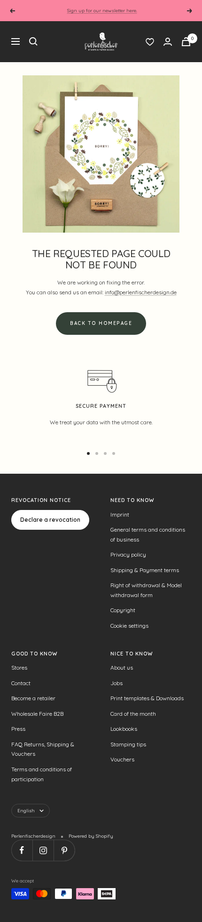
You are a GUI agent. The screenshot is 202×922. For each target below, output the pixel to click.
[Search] (33, 41)
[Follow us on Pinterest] (64, 850)
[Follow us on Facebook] (21, 850)
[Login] (167, 42)
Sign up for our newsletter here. (102, 11)
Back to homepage (101, 323)
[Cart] (186, 41)
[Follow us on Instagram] (43, 850)
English (26, 811)
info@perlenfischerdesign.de (141, 292)
